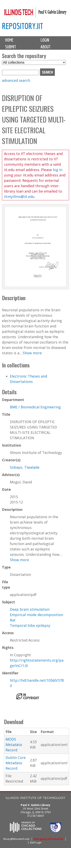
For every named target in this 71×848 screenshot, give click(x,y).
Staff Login (35, 842)
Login (45, 40)
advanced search (16, 80)
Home (9, 40)
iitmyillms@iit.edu (19, 196)
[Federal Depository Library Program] (55, 831)
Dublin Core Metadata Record (16, 763)
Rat (13, 620)
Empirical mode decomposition (36, 614)
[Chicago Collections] (25, 831)
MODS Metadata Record (14, 744)
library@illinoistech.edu (16, 839)
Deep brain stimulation (30, 609)
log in (57, 169)
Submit (10, 46)
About (45, 46)
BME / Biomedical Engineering (35, 407)
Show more (32, 352)
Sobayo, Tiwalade (24, 467)
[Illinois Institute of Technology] (35, 798)
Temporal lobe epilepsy (30, 625)
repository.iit (22, 26)
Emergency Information (48, 839)
